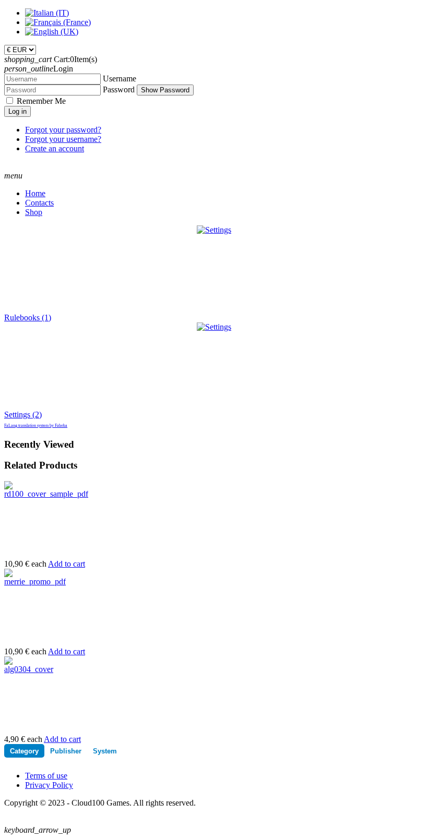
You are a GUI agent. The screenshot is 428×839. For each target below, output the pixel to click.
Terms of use (46, 775)
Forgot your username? (63, 139)
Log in (17, 111)
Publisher (65, 751)
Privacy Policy (49, 785)
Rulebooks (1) (27, 317)
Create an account (54, 148)
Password (119, 89)
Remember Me (41, 101)
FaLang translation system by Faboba (35, 425)
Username (119, 78)
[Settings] (214, 326)
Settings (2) (23, 414)
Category (24, 751)
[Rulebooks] (214, 229)
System (105, 751)
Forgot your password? (63, 129)
